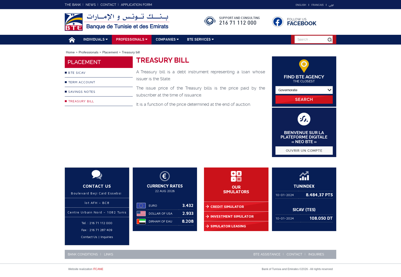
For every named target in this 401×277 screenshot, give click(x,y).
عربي (331, 5)
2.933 (188, 213)
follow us (297, 19)
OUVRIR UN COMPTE (304, 150)
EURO (153, 205)
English (301, 4)
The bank (73, 4)
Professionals (130, 39)
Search (304, 99)
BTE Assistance (267, 254)
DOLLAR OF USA (160, 213)
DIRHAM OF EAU (160, 221)
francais (317, 4)
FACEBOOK (301, 23)
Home (70, 52)
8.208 (188, 221)
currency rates (165, 186)
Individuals (94, 39)
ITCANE (98, 269)
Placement (110, 52)
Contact (294, 254)
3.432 (188, 205)
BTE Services (199, 39)
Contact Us (89, 237)
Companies (166, 39)
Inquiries (107, 237)
